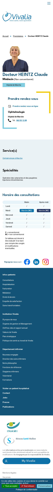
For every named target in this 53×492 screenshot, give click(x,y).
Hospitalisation (9, 284)
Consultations (8, 280)
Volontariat (7, 376)
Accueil (5, 36)
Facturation (7, 289)
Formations (7, 380)
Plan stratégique (9, 336)
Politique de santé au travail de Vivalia (18, 341)
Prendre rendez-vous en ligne (25, 106)
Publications (8, 407)
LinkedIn (36, 262)
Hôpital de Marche (13, 85)
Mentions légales (9, 473)
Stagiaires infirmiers (11, 372)
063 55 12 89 (21, 120)
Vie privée (7, 477)
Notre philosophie (10, 363)
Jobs (5, 398)
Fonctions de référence (12, 367)
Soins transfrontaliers (11, 305)
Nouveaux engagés (10, 355)
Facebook (27, 262)
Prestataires (18, 36)
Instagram (45, 262)
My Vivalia (28, 461)
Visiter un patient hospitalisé (16, 388)
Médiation (7, 293)
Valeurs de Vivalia (10, 332)
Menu (48, 3)
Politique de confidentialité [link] (26, 489)
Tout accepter (11, 486)
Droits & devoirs (9, 297)
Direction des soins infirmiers (14, 359)
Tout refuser (28, 486)
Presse (6, 402)
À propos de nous (10, 320)
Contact (6, 393)
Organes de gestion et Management (17, 324)
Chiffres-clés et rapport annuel (15, 328)
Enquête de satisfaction (12, 301)
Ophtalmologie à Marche (13, 158)
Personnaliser (44, 486)
